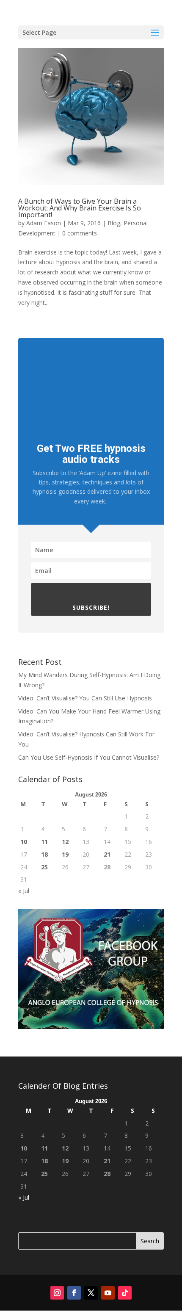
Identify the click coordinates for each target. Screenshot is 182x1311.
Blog (114, 223)
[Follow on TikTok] (125, 1293)
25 (44, 867)
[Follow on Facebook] (74, 1293)
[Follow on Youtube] (108, 1293)
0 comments (79, 233)
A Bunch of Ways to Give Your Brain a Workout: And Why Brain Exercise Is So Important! (79, 207)
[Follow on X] (91, 1293)
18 (44, 854)
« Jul (23, 891)
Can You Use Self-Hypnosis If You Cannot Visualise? (88, 757)
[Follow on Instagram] (57, 1293)
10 (23, 842)
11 (44, 842)
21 (107, 854)
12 (65, 842)
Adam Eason (43, 223)
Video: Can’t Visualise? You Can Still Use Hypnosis (85, 698)
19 (65, 854)
